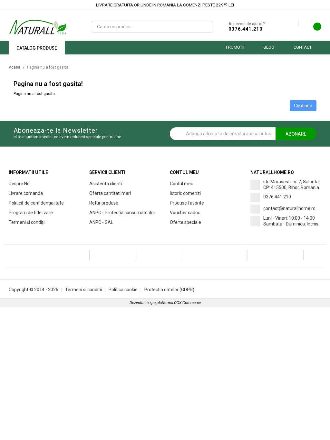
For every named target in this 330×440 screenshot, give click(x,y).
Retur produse (103, 203)
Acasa (14, 67)
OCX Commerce (187, 303)
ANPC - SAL (101, 222)
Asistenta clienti (105, 183)
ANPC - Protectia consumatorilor (122, 212)
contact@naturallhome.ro (289, 208)
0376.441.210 (245, 29)
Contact (303, 47)
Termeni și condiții (27, 222)
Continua (303, 105)
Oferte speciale (185, 222)
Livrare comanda (26, 193)
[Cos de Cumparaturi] (313, 28)
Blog (269, 47)
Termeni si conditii (83, 289)
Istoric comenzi (185, 193)
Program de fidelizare (31, 212)
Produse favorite (187, 203)
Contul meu (181, 183)
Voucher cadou (185, 212)
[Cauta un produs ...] (205, 27)
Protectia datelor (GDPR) (169, 289)
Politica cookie (123, 289)
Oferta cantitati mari (110, 193)
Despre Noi (20, 183)
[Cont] (293, 23)
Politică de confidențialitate (36, 203)
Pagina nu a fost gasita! (48, 67)
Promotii (235, 47)
